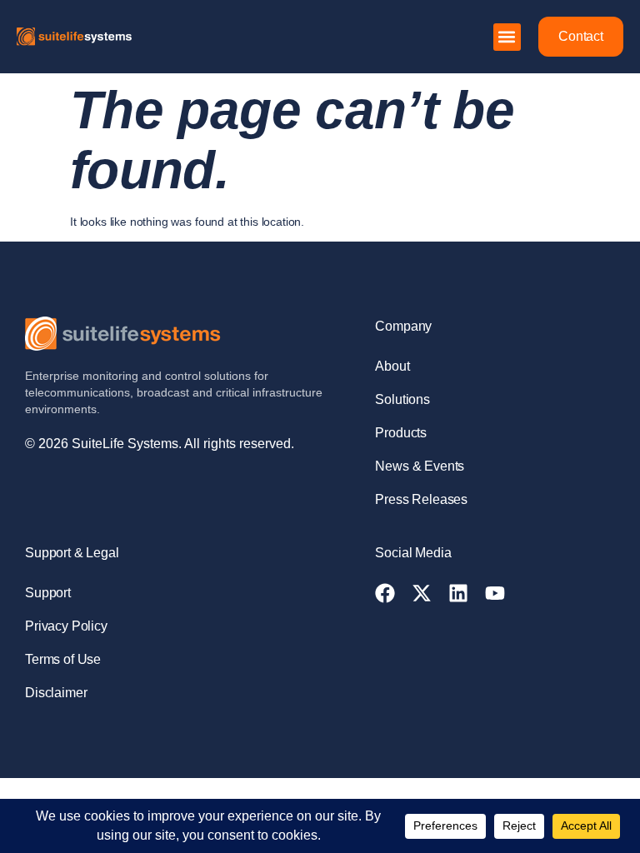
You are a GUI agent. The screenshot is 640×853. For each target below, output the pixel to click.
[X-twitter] (422, 593)
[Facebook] (385, 593)
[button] (507, 37)
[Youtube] (495, 593)
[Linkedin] (458, 593)
